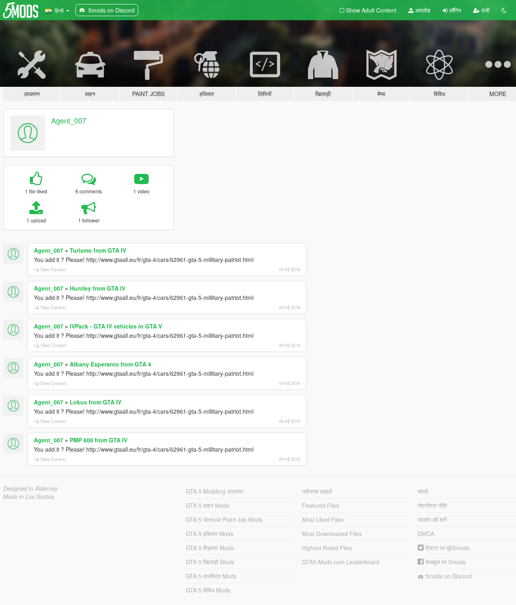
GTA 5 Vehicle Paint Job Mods (224, 519)
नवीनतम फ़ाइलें (317, 491)
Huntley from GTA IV (97, 288)
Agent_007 (68, 120)
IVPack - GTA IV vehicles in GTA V (116, 326)
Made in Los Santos (28, 496)
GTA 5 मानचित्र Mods (211, 576)
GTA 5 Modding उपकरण (214, 491)
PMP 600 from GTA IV (98, 440)
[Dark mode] (503, 10)
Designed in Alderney (30, 488)
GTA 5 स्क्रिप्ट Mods (210, 548)
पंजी (484, 10)
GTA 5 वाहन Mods (207, 505)
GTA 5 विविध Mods (208, 590)
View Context (53, 269)
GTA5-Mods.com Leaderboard (340, 562)
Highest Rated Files (327, 548)
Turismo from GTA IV (98, 250)
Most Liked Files (322, 519)
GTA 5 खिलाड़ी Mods (210, 562)
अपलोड (422, 10)
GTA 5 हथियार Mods (209, 534)
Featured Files (320, 505)
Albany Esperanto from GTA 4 (110, 364)
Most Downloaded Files (332, 534)
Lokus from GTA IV (95, 402)
